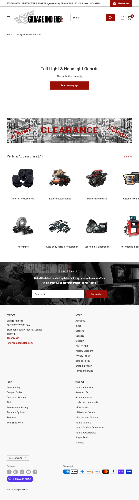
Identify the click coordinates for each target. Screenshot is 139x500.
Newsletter (123, 3)
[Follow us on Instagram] (15, 472)
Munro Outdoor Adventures (89, 427)
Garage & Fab (82, 392)
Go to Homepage (69, 85)
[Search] (110, 17)
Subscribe (96, 294)
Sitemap (79, 442)
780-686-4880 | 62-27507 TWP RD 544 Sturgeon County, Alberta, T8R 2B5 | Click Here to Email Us (53, 3)
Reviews (11, 417)
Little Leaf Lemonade (86, 402)
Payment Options (16, 412)
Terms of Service (84, 370)
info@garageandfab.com (20, 342)
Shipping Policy (83, 365)
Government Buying (17, 407)
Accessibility (13, 387)
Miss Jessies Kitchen (86, 417)
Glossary (79, 340)
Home (9, 34)
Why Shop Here (15, 422)
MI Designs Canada (85, 412)
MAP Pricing (81, 345)
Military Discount (84, 350)
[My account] (122, 17)
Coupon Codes (14, 392)
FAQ (9, 402)
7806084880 (13, 338)
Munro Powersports (85, 432)
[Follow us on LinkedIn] (35, 472)
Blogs (78, 325)
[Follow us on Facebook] (9, 472)
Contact (79, 335)
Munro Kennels (83, 422)
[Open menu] (8, 17)
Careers (79, 330)
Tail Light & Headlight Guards (28, 34)
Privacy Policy (82, 355)
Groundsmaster (83, 397)
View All (128, 156)
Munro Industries (84, 387)
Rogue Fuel (81, 437)
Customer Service (16, 397)
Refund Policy (82, 360)
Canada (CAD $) (15, 458)
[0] (129, 18)
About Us (80, 320)
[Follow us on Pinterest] (22, 472)
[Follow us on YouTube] (28, 472)
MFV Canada (81, 407)
